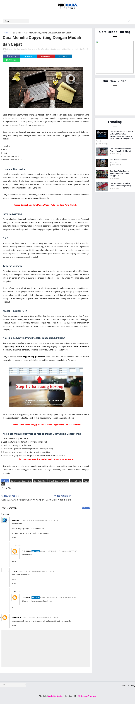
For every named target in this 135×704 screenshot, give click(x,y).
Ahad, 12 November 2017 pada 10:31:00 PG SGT (39, 520)
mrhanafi (16, 520)
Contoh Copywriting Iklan (61, 49)
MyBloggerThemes (87, 696)
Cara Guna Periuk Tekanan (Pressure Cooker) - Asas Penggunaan (119, 173)
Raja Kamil (79, 346)
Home (5, 32)
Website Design (55, 696)
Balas (14, 538)
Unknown (16, 617)
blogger (86, 508)
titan (14, 571)
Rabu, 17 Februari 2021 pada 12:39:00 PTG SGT (40, 617)
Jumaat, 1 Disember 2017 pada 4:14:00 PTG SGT (58, 597)
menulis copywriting (39, 466)
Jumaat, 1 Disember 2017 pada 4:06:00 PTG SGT (36, 571)
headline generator (37, 194)
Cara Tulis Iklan (44, 49)
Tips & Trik (16, 32)
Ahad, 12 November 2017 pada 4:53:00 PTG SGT (58, 551)
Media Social (77, 49)
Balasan (17, 545)
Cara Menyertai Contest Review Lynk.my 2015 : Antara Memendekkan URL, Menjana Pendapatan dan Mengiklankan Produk (114, 136)
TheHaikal (26, 551)
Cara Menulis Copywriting (27, 49)
